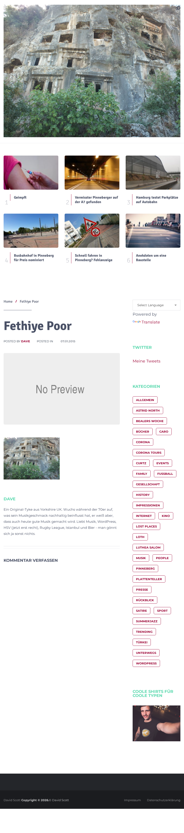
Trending (144, 631)
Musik (141, 558)
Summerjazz (147, 621)
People (162, 558)
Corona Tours (148, 452)
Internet (144, 516)
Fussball (165, 473)
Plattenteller (149, 579)
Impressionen (148, 505)
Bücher (142, 431)
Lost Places (146, 526)
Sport (162, 610)
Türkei (141, 642)
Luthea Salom (148, 547)
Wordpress (146, 663)
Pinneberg (145, 568)
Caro (163, 431)
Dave (25, 341)
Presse (142, 589)
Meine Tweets (146, 361)
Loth (140, 537)
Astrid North (148, 410)
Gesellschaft (148, 484)
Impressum (132, 800)
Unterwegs (146, 653)
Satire (141, 610)
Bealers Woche (150, 421)
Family (141, 473)
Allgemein (145, 400)
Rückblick (145, 600)
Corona (143, 442)
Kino (166, 516)
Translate (151, 322)
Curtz (141, 463)
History (143, 495)
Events (162, 463)
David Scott (12, 800)
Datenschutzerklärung (163, 800)
